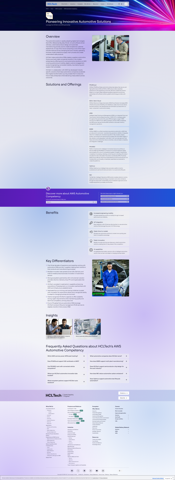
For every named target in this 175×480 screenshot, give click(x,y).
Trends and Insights (96, 439)
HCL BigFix (72, 414)
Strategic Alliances (96, 431)
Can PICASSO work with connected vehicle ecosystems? (61, 367)
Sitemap (107, 474)
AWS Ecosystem (58, 8)
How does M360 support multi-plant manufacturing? (106, 361)
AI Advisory (49, 410)
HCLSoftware (110, 4)
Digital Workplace (50, 450)
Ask (119, 4)
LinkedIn (84, 470)
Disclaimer (86, 474)
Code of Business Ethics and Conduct (100, 417)
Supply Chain (49, 457)
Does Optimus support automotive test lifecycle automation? (105, 379)
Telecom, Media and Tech (73, 456)
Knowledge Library (96, 444)
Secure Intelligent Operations (74, 412)
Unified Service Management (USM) (53, 455)
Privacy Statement (94, 474)
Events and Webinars (97, 442)
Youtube (96, 470)
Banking (70, 438)
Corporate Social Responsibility (99, 419)
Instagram (90, 470)
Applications (48, 425)
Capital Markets (72, 439)
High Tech (71, 459)
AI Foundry (49, 418)
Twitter (78, 470)
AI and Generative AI (50, 408)
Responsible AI (51, 413)
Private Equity (71, 451)
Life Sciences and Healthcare (74, 444)
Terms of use (101, 474)
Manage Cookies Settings (158, 478)
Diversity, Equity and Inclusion (98, 421)
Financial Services (71, 436)
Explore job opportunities (120, 413)
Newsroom (94, 428)
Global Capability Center (51, 444)
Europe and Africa (119, 419)
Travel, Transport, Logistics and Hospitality (77, 465)
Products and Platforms (74, 406)
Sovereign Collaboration (75, 418)
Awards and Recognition (97, 416)
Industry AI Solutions (51, 420)
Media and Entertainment (73, 461)
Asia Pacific (117, 417)
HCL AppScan (73, 416)
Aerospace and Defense (73, 429)
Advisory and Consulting (51, 427)
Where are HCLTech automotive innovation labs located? (63, 374)
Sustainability (95, 433)
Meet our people (118, 411)
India (116, 421)
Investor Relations (96, 424)
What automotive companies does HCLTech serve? (106, 356)
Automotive (70, 431)
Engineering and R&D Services (52, 437)
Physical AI (49, 423)
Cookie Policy (95, 478)
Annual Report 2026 (96, 414)
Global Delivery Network (97, 423)
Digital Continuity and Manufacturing (54, 438)
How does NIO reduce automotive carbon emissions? (106, 373)
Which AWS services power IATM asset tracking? (63, 356)
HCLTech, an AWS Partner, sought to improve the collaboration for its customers (59, 337)
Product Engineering (51, 442)
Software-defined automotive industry (110, 201)
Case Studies (95, 441)
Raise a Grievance (114, 474)
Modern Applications (51, 430)
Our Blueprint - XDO (72, 408)
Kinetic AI (49, 421)
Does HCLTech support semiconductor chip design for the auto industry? (107, 367)
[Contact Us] (126, 4)
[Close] (172, 477)
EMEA (116, 431)
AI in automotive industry (107, 198)
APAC (116, 433)
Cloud (52, 8)
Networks (49, 452)
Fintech (70, 441)
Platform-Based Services (52, 453)
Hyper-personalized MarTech (76, 420)
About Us (94, 411)
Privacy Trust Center (96, 429)
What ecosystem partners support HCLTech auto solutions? (63, 381)
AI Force (48, 416)
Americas (117, 415)
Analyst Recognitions (97, 412)
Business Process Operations (52, 433)
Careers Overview (119, 408)
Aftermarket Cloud (73, 423)
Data (48, 428)
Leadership (94, 426)
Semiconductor (72, 463)
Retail (69, 455)
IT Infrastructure (49, 445)
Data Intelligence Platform (75, 410)
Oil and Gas (70, 449)
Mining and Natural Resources (74, 448)
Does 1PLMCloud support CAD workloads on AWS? (63, 361)
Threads (103, 470)
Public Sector (70, 453)
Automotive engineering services (109, 196)
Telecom (70, 458)
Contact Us (80, 474)
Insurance (71, 442)
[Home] (52, 4)
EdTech (47, 435)
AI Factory (49, 415)
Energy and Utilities (72, 434)
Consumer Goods (71, 433)
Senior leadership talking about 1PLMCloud (86, 336)
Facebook (71, 470)
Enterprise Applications (51, 431)
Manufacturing (71, 446)
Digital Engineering (50, 440)
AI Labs (50, 411)
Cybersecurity (49, 449)
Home (47, 8)
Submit (95, 202)
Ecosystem (80, 4)
